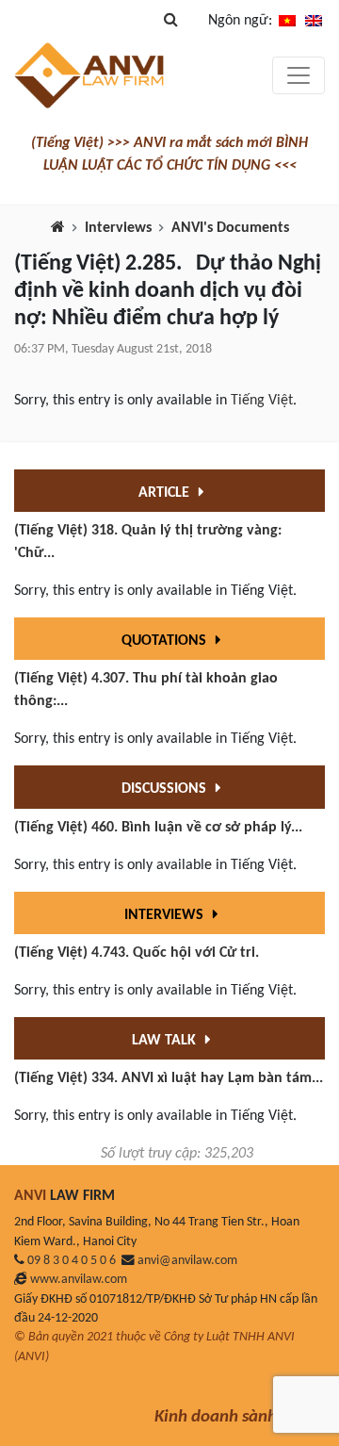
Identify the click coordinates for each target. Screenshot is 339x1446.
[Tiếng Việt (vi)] (287, 20)
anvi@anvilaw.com (187, 1261)
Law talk (166, 1040)
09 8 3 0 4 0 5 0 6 (71, 1261)
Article (165, 493)
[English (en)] (313, 20)
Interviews (118, 228)
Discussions (165, 789)
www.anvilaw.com (78, 1279)
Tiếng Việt (262, 400)
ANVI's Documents (230, 228)
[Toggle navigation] (298, 75)
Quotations (165, 641)
